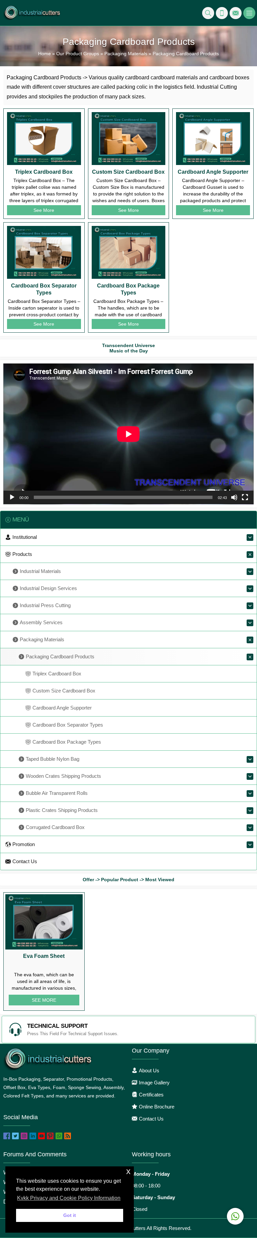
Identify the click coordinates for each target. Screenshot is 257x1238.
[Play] (12, 497)
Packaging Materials (125, 53)
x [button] (128, 1171)
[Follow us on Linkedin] (32, 1136)
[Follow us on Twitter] (15, 1136)
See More (43, 210)
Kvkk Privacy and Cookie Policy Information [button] (68, 1198)
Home (44, 53)
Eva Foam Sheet (44, 956)
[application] (128, 433)
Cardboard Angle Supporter (213, 172)
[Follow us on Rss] (67, 1136)
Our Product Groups (77, 53)
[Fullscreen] (245, 497)
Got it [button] (69, 1215)
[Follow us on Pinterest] (50, 1136)
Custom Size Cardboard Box (128, 172)
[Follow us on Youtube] (41, 1136)
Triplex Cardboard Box (44, 172)
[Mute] (234, 497)
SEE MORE (44, 1000)
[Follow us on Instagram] (24, 1136)
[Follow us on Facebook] (6, 1136)
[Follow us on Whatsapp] (59, 1136)
